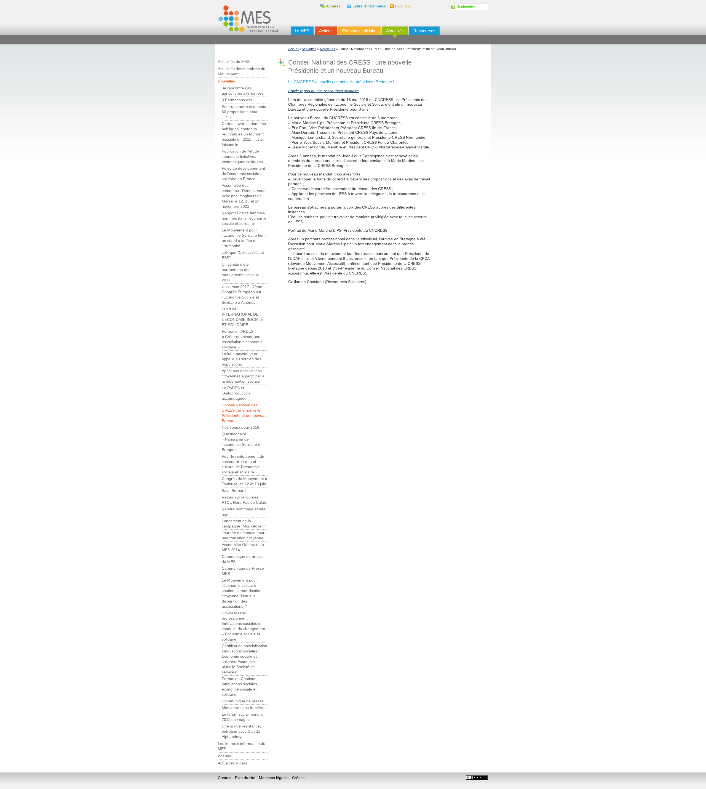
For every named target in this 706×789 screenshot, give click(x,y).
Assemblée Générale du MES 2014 (243, 547)
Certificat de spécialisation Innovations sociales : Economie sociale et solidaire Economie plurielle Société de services (244, 659)
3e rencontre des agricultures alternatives (242, 90)
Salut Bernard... (235, 491)
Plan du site (245, 778)
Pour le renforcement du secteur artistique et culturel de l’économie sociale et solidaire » (243, 464)
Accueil (293, 49)
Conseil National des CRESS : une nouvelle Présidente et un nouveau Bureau (244, 413)
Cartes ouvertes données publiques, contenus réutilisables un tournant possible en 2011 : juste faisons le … (244, 134)
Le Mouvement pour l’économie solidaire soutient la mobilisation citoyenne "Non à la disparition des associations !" (241, 593)
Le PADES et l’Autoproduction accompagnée (236, 393)
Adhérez (333, 6)
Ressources (424, 30)
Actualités (395, 30)
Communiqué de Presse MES (243, 571)
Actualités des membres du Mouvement (241, 71)
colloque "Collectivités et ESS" (243, 255)
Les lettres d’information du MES (241, 746)
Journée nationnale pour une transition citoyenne (243, 535)
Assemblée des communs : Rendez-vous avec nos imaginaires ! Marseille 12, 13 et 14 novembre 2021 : (243, 196)
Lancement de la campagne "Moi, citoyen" (243, 523)
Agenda (224, 756)
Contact (224, 778)
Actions (326, 30)
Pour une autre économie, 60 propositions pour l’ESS (244, 112)
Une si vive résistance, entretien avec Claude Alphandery (241, 731)
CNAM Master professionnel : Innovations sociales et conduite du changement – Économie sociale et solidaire (243, 626)
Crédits (298, 778)
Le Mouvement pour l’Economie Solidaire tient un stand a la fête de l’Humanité (244, 238)
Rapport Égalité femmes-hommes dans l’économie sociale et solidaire (244, 218)
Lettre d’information (369, 6)
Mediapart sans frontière (243, 708)
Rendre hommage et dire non (244, 511)
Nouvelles (327, 49)
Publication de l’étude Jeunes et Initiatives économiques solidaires (242, 156)
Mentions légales (273, 778)
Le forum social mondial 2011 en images (242, 717)
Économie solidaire (359, 30)
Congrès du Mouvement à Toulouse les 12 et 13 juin (244, 481)
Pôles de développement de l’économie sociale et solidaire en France (243, 173)
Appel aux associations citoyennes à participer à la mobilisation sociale (243, 376)
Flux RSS (403, 6)
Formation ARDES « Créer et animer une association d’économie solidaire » (242, 339)
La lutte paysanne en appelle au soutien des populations (241, 359)
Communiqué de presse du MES (243, 559)
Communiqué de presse (243, 701)
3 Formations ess (237, 100)
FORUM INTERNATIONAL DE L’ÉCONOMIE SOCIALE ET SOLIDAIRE (242, 317)
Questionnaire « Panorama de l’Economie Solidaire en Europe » (242, 442)
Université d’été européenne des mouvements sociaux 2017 (240, 272)
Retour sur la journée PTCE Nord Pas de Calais (244, 500)
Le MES (302, 30)
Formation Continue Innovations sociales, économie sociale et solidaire (240, 687)
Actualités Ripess (233, 763)
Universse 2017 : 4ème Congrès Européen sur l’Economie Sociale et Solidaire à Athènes (242, 295)
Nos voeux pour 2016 (240, 427)
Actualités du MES (234, 62)
